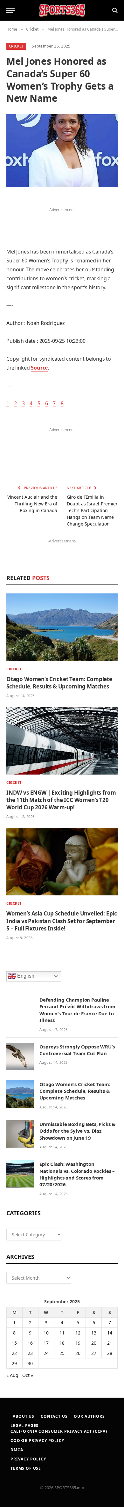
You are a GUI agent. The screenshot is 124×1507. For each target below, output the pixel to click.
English (25, 976)
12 (77, 1333)
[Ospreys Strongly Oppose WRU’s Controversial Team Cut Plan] (20, 1056)
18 (62, 1343)
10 (46, 1333)
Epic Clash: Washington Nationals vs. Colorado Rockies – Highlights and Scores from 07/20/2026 (77, 1174)
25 (62, 1353)
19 (77, 1343)
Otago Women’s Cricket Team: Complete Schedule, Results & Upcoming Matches (59, 682)
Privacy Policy (28, 1459)
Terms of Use (25, 1468)
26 (77, 1353)
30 (30, 1363)
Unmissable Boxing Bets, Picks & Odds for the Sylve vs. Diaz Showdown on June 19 (77, 1131)
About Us (23, 1416)
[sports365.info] (62, 10)
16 (30, 1343)
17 (46, 1343)
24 (46, 1353)
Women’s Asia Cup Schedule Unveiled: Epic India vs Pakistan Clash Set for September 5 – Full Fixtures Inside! (61, 921)
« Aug (12, 1375)
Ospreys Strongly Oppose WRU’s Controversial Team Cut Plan (77, 1049)
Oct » (27, 1375)
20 (93, 1343)
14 (109, 1333)
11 (62, 1333)
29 (14, 1363)
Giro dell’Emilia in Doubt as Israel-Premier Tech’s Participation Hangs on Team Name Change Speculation (92, 510)
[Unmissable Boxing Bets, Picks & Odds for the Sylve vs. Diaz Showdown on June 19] (20, 1134)
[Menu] (10, 10)
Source (39, 367)
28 (109, 1353)
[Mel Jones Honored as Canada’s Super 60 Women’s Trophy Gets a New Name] (62, 150)
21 (109, 1343)
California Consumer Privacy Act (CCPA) (58, 1431)
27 (93, 1353)
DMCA (16, 1449)
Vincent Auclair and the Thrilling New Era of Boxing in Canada (32, 503)
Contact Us (54, 1416)
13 (93, 1333)
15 (14, 1343)
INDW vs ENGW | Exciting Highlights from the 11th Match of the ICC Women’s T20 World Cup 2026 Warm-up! (61, 800)
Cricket (16, 46)
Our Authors (89, 1416)
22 (14, 1353)
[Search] (114, 10)
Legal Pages (24, 1425)
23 (30, 1353)
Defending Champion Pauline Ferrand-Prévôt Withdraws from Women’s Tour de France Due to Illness (77, 1009)
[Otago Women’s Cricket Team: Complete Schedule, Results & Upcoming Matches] (62, 627)
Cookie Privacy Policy (37, 1440)
